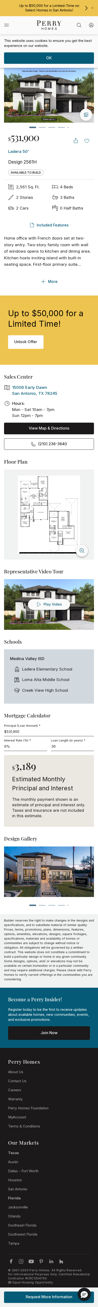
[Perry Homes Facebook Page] (11, 1261)
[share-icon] (76, 141)
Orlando (14, 1216)
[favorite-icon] (87, 141)
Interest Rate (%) (17, 740)
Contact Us (17, 1081)
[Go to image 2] (42, 127)
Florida (14, 1198)
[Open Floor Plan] (49, 514)
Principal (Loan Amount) (22, 725)
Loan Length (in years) (68, 740)
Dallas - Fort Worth (23, 1171)
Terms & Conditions (24, 1126)
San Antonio (17, 1189)
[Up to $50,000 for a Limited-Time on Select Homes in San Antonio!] (86, 8)
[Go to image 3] (51, 127)
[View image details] (86, 115)
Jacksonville (18, 1207)
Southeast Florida (22, 1225)
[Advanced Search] (79, 25)
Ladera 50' (18, 151)
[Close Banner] (92, 8)
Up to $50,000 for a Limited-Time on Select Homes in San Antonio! (49, 8)
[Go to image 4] (61, 127)
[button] (84, 1294)
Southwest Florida (22, 1234)
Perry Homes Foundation (28, 1108)
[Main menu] (7, 25)
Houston (15, 1180)
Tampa (13, 1243)
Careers (14, 1090)
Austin (13, 1162)
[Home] (49, 25)
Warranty (15, 1099)
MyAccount (17, 1117)
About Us (15, 1072)
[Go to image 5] (68, 127)
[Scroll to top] (84, 1277)
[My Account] (91, 25)
